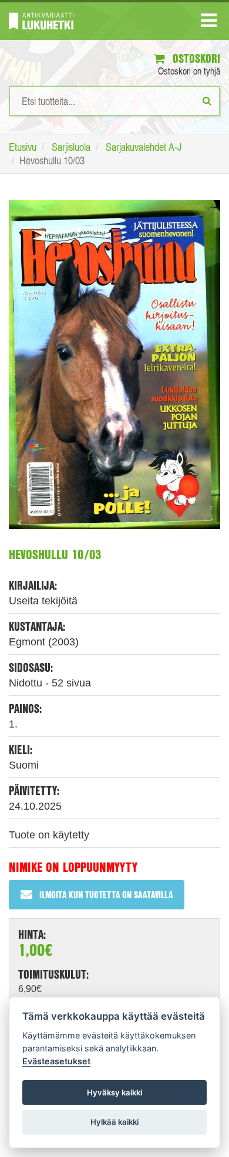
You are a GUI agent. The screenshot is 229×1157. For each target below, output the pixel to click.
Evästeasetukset (56, 1061)
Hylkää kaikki (114, 1121)
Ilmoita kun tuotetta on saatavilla (106, 894)
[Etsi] (207, 100)
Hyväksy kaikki (114, 1092)
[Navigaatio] (208, 23)
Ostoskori (195, 58)
